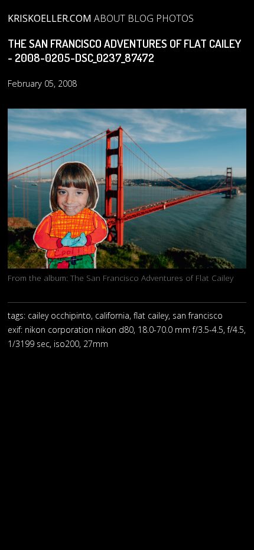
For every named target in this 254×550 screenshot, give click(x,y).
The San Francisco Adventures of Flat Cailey (151, 277)
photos (175, 18)
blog (141, 18)
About (109, 18)
